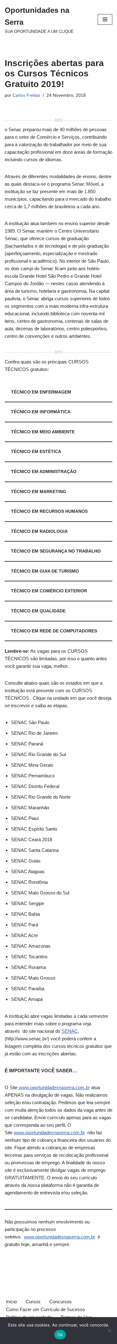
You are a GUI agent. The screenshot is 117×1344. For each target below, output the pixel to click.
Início (11, 1301)
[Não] (109, 1330)
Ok (60, 1334)
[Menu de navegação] (105, 19)
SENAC (69, 1031)
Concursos (60, 1301)
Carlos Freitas (26, 95)
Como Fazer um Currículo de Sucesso (45, 1309)
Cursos (33, 1301)
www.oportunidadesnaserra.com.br (53, 1087)
